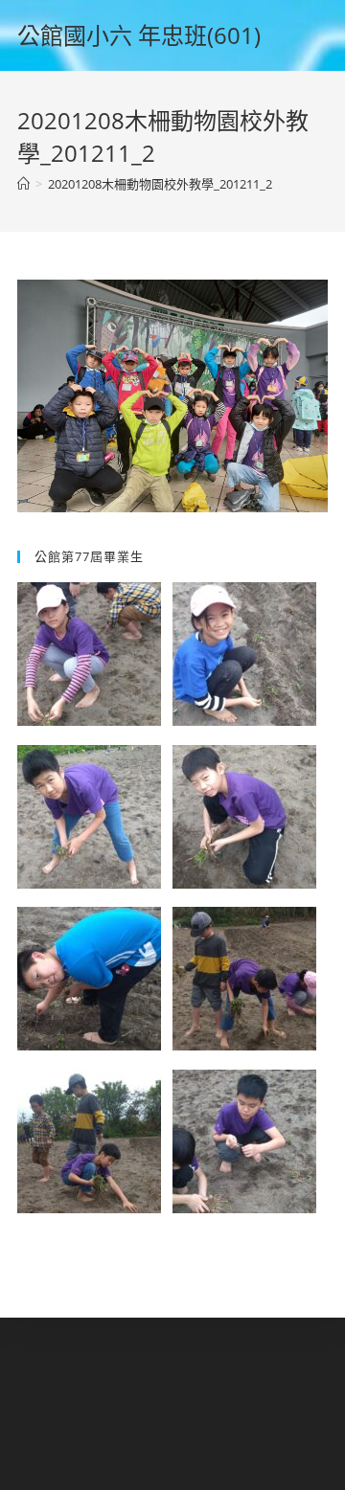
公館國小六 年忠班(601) (139, 35)
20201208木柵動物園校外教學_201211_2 (160, 183)
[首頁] (23, 183)
